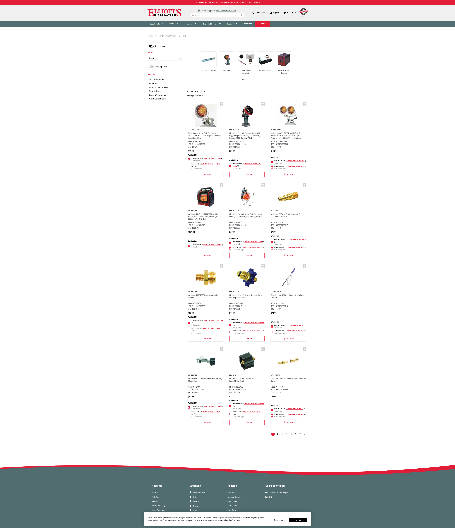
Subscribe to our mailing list (278, 493)
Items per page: (192, 91)
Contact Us (231, 493)
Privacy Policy (232, 501)
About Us (155, 493)
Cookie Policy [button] (189, 520)
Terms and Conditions (235, 497)
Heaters (184, 36)
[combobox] (217, 15)
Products (150, 36)
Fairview (196, 502)
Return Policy (232, 510)
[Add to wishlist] (221, 104)
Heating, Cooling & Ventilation (167, 36)
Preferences (278, 520)
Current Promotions (158, 510)
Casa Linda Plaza (199, 493)
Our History (155, 497)
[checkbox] (151, 46)
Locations (155, 501)
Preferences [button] (236, 520)
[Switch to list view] (305, 92)
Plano (195, 511)
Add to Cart (207, 174)
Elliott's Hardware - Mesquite (296, 239)
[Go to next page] (304, 434)
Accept (298, 520)
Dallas (195, 497)
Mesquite (196, 506)
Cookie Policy (232, 506)
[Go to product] (205, 115)
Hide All (244, 80)
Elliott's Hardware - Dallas (226, 10)
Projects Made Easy (158, 506)
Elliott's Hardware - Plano (212, 245)
